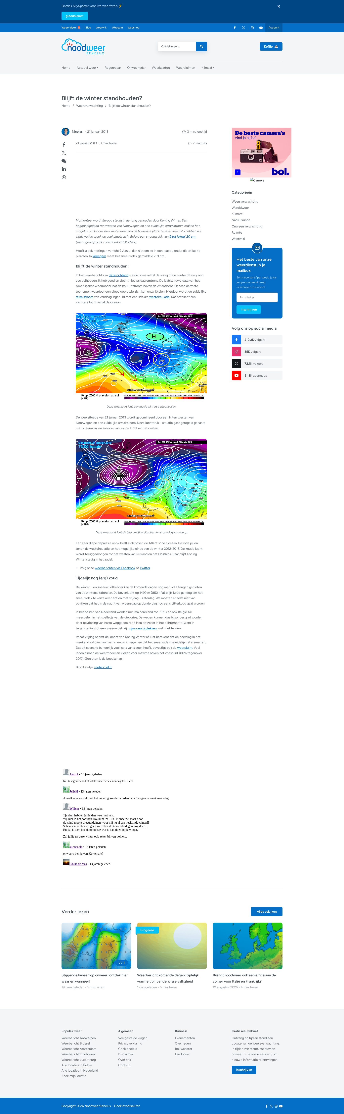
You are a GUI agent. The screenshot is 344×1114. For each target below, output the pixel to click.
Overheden (183, 1043)
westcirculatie (159, 297)
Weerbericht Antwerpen (79, 1038)
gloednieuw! (75, 16)
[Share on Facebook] (64, 144)
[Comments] (64, 160)
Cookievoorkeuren (127, 1106)
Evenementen (185, 1038)
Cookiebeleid (127, 1049)
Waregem (99, 256)
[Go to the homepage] (83, 46)
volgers (254, 340)
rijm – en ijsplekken (143, 628)
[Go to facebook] (234, 27)
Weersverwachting (89, 106)
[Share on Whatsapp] (64, 177)
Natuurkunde (241, 220)
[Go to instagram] (252, 27)
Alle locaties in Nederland (80, 1070)
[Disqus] (134, 817)
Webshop (133, 27)
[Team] (65, 132)
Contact (124, 1065)
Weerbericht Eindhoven (78, 1054)
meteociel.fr (103, 667)
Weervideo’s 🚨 (71, 27)
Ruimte (237, 232)
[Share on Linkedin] (64, 168)
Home (66, 106)
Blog (88, 27)
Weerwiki (101, 27)
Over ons (124, 1060)
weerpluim (184, 648)
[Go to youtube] (261, 27)
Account (274, 27)
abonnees (255, 375)
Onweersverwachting (247, 226)
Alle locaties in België (77, 1065)
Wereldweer (240, 208)
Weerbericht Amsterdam (79, 1049)
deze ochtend (118, 275)
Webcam (117, 27)
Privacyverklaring (130, 1043)
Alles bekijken (267, 911)
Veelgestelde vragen (132, 1038)
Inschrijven (249, 309)
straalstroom (84, 297)
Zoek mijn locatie (74, 1076)
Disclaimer (125, 1054)
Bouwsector (183, 1049)
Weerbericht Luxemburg (79, 1060)
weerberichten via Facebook (115, 568)
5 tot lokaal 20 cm (182, 236)
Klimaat (237, 214)
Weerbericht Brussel (76, 1043)
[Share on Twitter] (64, 152)
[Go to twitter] (243, 27)
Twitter (145, 568)
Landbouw (182, 1054)
